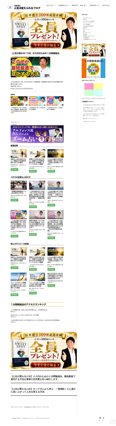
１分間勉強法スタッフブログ (89, 39)
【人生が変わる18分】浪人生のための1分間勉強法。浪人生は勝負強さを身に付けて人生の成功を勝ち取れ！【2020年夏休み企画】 (55, 225)
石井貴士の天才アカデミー (89, 36)
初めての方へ (50, 5)
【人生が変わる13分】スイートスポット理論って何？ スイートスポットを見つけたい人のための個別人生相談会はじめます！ (94, 109)
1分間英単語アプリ (94, 5)
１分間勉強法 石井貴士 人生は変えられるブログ (22, 418)
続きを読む (14, 169)
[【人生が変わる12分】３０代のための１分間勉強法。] (55, 101)
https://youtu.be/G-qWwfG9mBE (21, 88)
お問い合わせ (106, 5)
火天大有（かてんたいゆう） (89, 121)
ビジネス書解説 (86, 24)
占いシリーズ (86, 29)
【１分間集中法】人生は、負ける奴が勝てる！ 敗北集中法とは (29, 309)
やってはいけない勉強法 (88, 21)
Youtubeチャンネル (87, 17)
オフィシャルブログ (87, 22)
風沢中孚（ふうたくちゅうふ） (90, 118)
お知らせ (85, 19)
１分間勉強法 (14, 124)
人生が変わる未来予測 (88, 26)
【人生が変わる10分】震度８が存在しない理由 (94, 104)
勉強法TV (85, 27)
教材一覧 (82, 5)
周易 (84, 31)
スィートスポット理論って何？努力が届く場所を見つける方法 (37, 284)
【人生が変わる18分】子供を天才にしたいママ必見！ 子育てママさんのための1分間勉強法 (55, 195)
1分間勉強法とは (63, 5)
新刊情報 (85, 34)
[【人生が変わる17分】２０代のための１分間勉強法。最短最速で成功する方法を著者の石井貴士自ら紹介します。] (19, 101)
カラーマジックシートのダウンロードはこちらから (93, 98)
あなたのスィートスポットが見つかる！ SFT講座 (25, 315)
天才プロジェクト (87, 32)
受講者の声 (75, 5)
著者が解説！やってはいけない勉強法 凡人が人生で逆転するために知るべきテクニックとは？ (37, 224)
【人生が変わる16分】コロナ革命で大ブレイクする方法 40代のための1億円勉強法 (35, 320)
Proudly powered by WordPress (41, 418)
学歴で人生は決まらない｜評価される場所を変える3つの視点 (18, 160)
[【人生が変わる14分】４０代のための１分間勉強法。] (37, 101)
